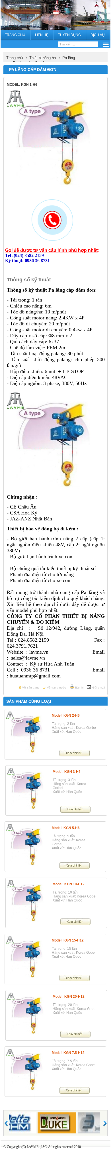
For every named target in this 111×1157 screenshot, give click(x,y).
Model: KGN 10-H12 (69, 884)
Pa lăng (68, 58)
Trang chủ (14, 58)
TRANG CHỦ (15, 35)
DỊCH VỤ (98, 35)
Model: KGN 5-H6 (66, 828)
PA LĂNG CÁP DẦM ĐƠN (32, 69)
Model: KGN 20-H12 (69, 997)
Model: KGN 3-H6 (67, 772)
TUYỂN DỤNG (69, 35)
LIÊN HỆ (41, 35)
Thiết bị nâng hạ (42, 58)
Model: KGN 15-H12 (68, 940)
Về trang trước (56, 687)
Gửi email (98, 687)
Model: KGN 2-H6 (66, 715)
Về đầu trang (30, 687)
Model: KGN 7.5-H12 (68, 1053)
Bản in (79, 687)
